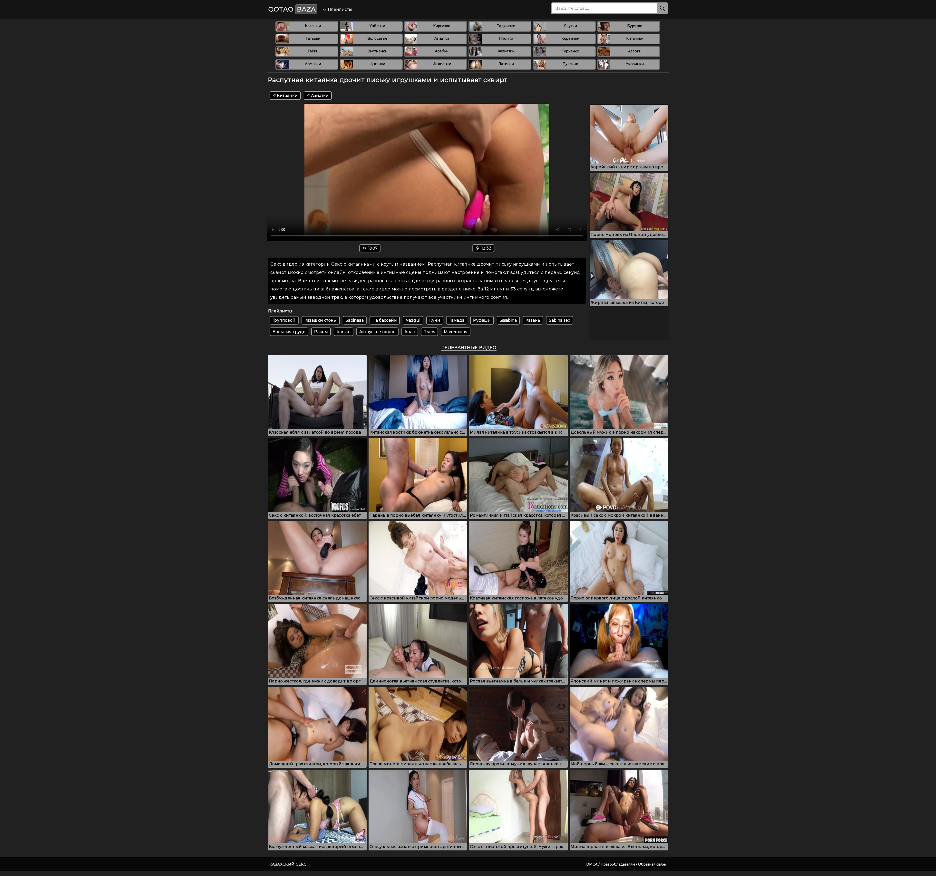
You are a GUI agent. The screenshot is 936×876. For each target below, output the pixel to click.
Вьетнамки (378, 51)
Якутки (570, 26)
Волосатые (377, 38)
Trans (429, 331)
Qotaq (292, 9)
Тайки (313, 51)
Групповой (284, 320)
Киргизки (441, 26)
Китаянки (635, 38)
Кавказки (506, 51)
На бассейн (384, 320)
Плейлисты (339, 9)
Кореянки (570, 38)
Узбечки (377, 26)
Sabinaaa (355, 320)
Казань (533, 320)
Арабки (441, 51)
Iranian (344, 331)
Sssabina (508, 320)
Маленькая (456, 331)
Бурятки (635, 26)
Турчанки (570, 51)
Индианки (441, 64)
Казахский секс (288, 864)
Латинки (506, 64)
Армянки (313, 64)
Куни (434, 320)
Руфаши (482, 320)
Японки (506, 38)
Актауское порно (377, 331)
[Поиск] (662, 8)
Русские (570, 64)
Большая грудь (289, 331)
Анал (409, 331)
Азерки (634, 51)
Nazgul (413, 320)
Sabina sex (559, 320)
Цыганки (377, 64)
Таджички (506, 26)
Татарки (313, 38)
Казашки (313, 26)
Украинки (635, 64)
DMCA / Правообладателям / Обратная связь (626, 864)
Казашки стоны (320, 320)
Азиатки (441, 38)
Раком (321, 331)
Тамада (456, 320)
